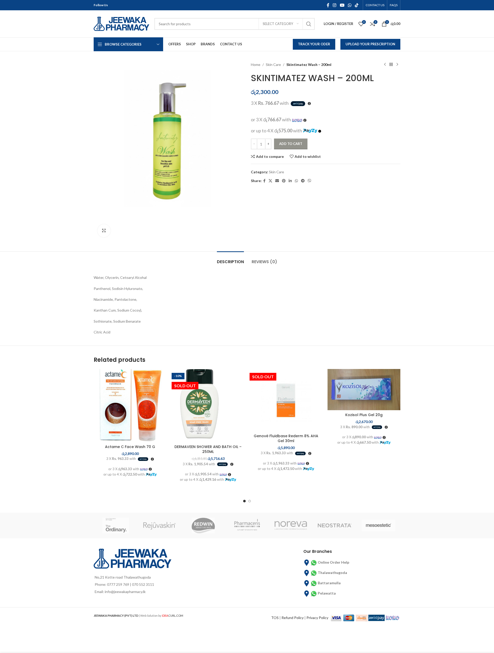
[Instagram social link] (334, 5)
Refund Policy (292, 617)
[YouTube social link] (342, 5)
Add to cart (290, 144)
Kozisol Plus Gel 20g (364, 414)
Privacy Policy (317, 617)
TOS (275, 617)
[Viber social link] (309, 180)
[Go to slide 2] (249, 501)
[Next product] (397, 65)
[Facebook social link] (328, 5)
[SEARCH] (309, 24)
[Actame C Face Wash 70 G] (130, 405)
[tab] (230, 259)
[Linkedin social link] (290, 180)
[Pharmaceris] (247, 525)
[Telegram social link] (302, 180)
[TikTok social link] (356, 5)
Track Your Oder (314, 44)
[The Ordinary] (115, 525)
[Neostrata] (334, 525)
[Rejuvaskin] (159, 525)
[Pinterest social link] (283, 180)
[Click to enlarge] (104, 230)
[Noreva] (291, 525)
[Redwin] (203, 525)
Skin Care (273, 64)
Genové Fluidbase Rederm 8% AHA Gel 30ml (286, 438)
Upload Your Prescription (370, 44)
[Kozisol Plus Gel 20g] (364, 389)
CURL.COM (172, 615)
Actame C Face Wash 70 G (130, 446)
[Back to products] (391, 65)
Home (255, 64)
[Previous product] (385, 65)
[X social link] (270, 180)
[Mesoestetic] (378, 525)
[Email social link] (277, 180)
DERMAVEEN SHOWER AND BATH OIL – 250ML (208, 449)
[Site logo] (121, 23)
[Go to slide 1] (244, 501)
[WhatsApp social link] (349, 5)
